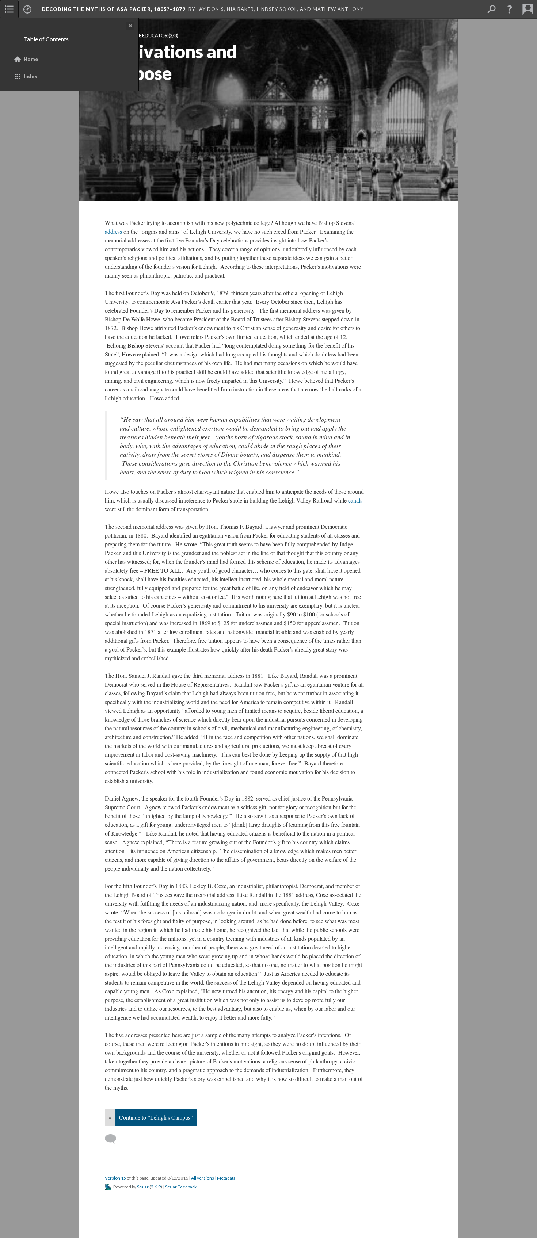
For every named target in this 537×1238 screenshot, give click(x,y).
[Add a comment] (114, 1139)
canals (355, 500)
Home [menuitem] (31, 59)
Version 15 (115, 1178)
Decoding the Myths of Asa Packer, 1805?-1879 (114, 9)
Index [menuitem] (30, 76)
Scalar (143, 1186)
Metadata (226, 1178)
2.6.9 (156, 1186)
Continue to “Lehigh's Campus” (156, 1117)
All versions (202, 1178)
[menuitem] (9, 9)
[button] (509, 9)
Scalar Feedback (181, 1186)
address (113, 231)
